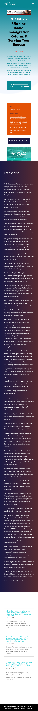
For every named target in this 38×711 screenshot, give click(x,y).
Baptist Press (14, 706)
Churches (23, 706)
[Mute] (22, 86)
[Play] (11, 84)
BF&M (7, 708)
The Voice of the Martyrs (18, 127)
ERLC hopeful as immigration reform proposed (19, 123)
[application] (19, 85)
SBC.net (6, 706)
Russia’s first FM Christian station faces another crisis (18, 118)
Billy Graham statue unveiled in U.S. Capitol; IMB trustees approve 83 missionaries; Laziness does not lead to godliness (18, 613)
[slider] (25, 86)
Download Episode (19, 141)
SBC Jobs (30, 706)
